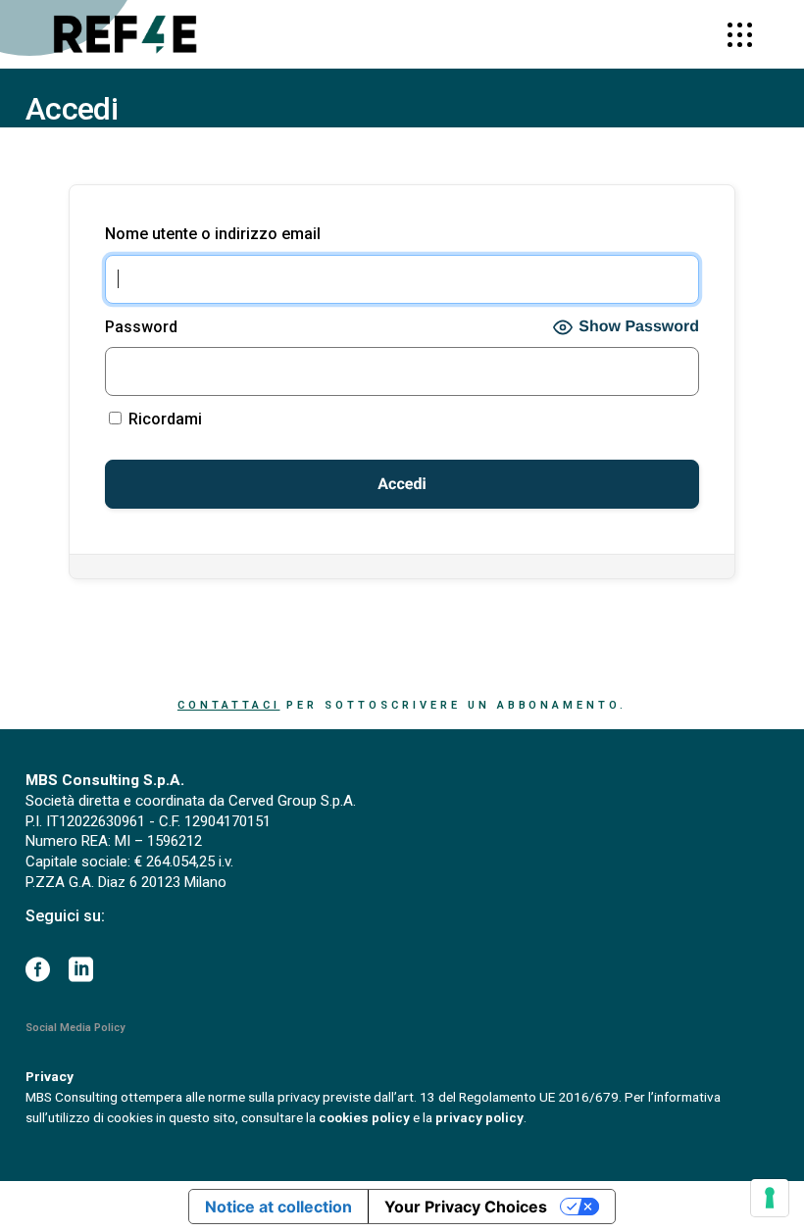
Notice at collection (278, 1206)
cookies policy (364, 1117)
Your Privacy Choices (465, 1206)
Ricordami (163, 419)
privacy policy (479, 1117)
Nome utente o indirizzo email (213, 233)
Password (141, 327)
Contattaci (228, 705)
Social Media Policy (75, 1027)
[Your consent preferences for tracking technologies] (769, 1197)
